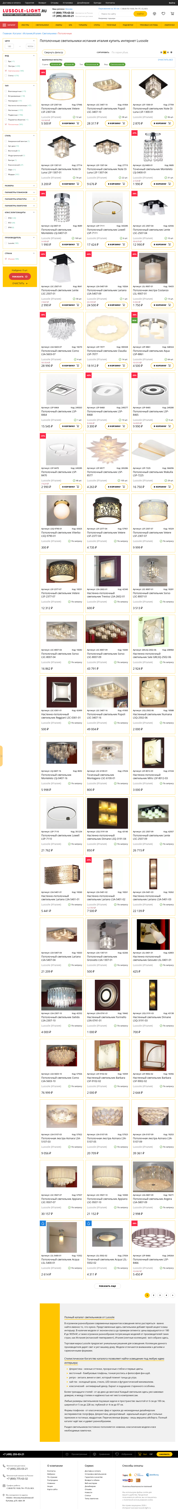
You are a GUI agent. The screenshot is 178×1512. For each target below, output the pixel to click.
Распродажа (52, 1480)
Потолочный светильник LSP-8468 (105, 413)
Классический (15, 165)
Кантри (12, 160)
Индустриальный (16, 155)
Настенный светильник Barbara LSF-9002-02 (152, 1079)
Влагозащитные (17, 91)
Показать (18, 276)
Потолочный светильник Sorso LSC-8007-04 (60, 655)
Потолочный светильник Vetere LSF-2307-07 (152, 534)
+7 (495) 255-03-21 (72, 16)
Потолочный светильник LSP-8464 (59, 413)
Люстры (14, 66)
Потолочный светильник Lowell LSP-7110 (60, 837)
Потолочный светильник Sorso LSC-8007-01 (151, 594)
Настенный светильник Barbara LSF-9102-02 (106, 1079)
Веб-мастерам (91, 1483)
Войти (172, 3)
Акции (50, 1486)
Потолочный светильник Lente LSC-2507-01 (59, 292)
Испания (55, 64)
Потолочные (91, 64)
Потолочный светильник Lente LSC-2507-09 (151, 837)
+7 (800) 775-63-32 (72, 12)
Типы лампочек (91, 1498)
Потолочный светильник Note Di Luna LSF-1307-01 (61, 170)
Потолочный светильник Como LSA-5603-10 (60, 1079)
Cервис (89, 1465)
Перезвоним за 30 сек (108, 9)
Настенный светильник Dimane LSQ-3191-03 (152, 1018)
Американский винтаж (19, 141)
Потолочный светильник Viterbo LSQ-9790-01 (61, 534)
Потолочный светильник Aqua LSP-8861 (151, 352)
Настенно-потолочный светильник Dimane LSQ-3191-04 (106, 837)
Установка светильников (95, 1474)
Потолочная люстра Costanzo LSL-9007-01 (151, 292)
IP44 (11, 227)
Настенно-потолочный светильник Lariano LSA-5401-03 (152, 897)
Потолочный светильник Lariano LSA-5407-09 (107, 292)
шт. (145, 1454)
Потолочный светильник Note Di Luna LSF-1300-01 (153, 110)
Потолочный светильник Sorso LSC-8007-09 (105, 655)
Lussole (13, 243)
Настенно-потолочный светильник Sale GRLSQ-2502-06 (152, 655)
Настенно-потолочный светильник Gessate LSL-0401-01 (152, 958)
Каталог (11, 25)
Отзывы (54, 2)
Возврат (42, 2)
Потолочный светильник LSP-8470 (59, 473)
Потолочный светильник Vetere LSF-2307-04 (60, 110)
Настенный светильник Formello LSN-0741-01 (106, 1018)
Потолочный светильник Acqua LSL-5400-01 (60, 1261)
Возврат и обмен (92, 1480)
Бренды (97, 2)
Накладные (15, 101)
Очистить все (165, 60)
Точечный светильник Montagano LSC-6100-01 (101, 776)
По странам (52, 1477)
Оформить (164, 1454)
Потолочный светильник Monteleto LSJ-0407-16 (56, 776)
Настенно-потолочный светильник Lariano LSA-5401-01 (60, 897)
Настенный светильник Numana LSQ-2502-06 (152, 716)
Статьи (88, 1495)
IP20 (12, 218)
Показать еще (107, 1286)
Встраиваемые (16, 96)
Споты (13, 75)
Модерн (13, 174)
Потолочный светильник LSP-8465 (151, 413)
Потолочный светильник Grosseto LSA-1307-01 (102, 958)
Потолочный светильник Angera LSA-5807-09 (152, 1200)
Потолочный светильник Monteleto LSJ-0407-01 (56, 231)
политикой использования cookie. (138, 1499)
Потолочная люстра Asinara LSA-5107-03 (61, 1140)
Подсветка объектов (18, 120)
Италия (68, 64)
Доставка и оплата (12, 2)
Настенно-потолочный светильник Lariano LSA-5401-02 (106, 897)
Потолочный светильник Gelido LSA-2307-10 (60, 1018)
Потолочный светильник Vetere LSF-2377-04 (106, 534)
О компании (55, 1465)
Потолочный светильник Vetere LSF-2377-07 (60, 594)
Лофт (12, 169)
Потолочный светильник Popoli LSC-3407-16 (106, 716)
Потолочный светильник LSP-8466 (151, 1261)
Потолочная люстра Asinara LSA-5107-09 (152, 1140)
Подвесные (15, 115)
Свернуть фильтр (53, 52)
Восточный (14, 151)
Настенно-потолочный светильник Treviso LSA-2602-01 (106, 594)
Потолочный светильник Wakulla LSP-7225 (153, 473)
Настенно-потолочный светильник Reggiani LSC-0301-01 (61, 716)
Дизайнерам (83, 2)
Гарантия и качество (94, 1477)
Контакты (110, 2)
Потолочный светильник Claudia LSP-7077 (107, 352)
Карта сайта (52, 1489)
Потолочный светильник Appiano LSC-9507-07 (61, 1200)
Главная (7, 33)
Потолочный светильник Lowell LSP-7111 (106, 231)
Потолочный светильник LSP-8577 (105, 473)
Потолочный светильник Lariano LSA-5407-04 (61, 958)
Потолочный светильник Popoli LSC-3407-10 (106, 110)
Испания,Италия (32, 33)
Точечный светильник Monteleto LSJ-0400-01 (153, 170)
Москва (68, 9)
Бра (11, 61)
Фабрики (51, 1474)
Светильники (49, 33)
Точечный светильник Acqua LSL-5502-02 (107, 1261)
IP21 (11, 223)
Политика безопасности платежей (137, 1486)
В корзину (68, 123)
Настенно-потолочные (19, 105)
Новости (88, 1492)
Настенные (15, 110)
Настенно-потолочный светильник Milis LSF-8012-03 (150, 776)
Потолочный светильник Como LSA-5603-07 (60, 352)
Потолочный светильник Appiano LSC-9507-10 (107, 1200)
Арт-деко (13, 146)
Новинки (51, 1483)
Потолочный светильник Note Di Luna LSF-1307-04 (107, 170)
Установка (68, 2)
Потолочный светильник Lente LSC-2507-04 (151, 231)
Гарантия (29, 2)
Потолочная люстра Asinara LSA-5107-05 (106, 1140)
